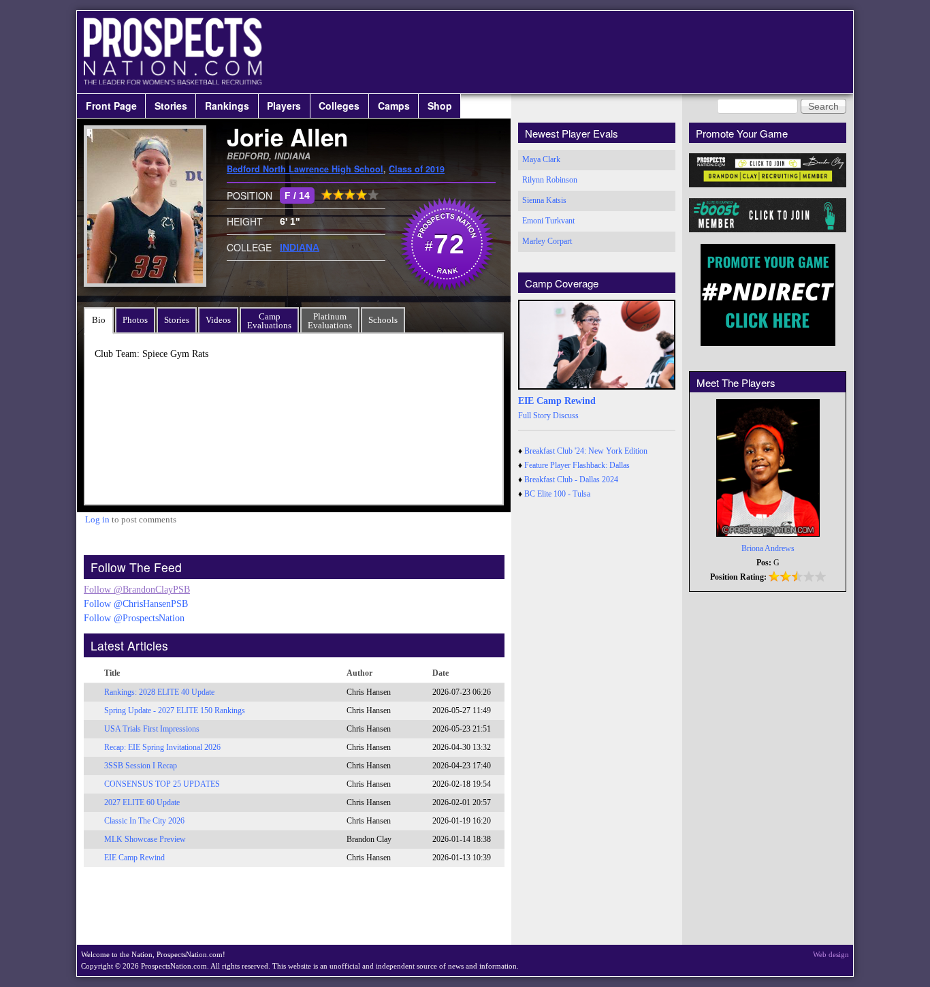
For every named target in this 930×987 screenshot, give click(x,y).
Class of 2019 (417, 169)
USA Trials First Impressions (151, 729)
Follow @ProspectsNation (134, 618)
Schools (383, 320)
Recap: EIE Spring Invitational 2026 (162, 747)
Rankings (227, 105)
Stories (171, 105)
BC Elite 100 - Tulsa (557, 494)
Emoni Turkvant (548, 220)
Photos (135, 320)
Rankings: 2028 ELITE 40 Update (159, 692)
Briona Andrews (768, 548)
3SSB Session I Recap (140, 765)
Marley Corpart (547, 241)
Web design (831, 954)
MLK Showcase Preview (145, 839)
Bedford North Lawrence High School (305, 169)
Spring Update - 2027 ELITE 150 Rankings (174, 710)
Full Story (534, 415)
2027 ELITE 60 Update (142, 802)
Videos (218, 320)
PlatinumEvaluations (330, 320)
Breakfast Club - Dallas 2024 (571, 479)
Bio (99, 320)
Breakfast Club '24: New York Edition (585, 451)
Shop (440, 105)
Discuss (566, 415)
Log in (97, 519)
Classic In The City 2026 (144, 821)
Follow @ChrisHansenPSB (136, 604)
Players (284, 105)
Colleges (339, 105)
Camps (394, 105)
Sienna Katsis (544, 200)
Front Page (111, 105)
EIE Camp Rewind (134, 857)
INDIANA (299, 247)
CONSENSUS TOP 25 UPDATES (162, 784)
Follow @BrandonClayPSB (137, 589)
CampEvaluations (269, 320)
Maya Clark (541, 159)
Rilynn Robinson (549, 180)
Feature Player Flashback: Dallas (577, 465)
